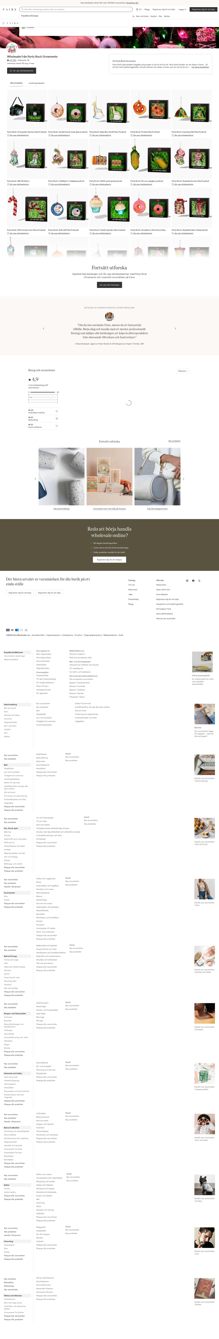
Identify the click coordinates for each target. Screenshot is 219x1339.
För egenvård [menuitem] (42, 693)
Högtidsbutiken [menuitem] (42, 668)
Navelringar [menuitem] (41, 1006)
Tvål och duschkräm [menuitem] (44, 963)
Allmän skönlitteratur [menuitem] (45, 1278)
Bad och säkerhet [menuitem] (11, 1128)
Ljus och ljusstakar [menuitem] (44, 718)
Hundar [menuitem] (7, 1188)
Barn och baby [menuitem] (10, 726)
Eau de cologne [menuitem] (42, 1234)
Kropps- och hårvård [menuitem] (45, 1124)
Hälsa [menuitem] (38, 1206)
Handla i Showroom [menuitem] (12, 887)
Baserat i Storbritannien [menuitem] (79, 683)
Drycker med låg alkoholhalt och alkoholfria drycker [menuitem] (58, 832)
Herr (160, 16)
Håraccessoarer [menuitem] (43, 893)
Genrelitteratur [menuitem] (42, 1281)
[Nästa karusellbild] (175, 328)
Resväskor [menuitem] (40, 914)
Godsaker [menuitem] (40, 1213)
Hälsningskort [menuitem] (10, 1084)
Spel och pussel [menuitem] (11, 1077)
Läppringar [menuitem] (41, 1013)
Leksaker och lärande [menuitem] (13, 1145)
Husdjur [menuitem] (7, 729)
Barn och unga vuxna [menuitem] (13, 1303)
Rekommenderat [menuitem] (11, 659)
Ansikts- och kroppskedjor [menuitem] (47, 1010)
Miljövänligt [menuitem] (9, 1286)
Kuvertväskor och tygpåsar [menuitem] (47, 886)
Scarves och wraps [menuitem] (44, 903)
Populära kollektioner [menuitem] (13, 652)
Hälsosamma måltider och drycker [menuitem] (84, 665)
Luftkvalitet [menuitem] (41, 1113)
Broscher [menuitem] (8, 1020)
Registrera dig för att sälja (164, 9)
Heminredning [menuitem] (10, 704)
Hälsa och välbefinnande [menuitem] (14, 967)
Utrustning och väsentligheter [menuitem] (16, 1131)
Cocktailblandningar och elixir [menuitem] (49, 835)
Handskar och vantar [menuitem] (45, 889)
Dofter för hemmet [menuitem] (83, 703)
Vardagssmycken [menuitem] (43, 690)
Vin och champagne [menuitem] (44, 818)
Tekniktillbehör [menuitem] (42, 910)
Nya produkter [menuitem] (42, 707)
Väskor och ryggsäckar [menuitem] (46, 878)
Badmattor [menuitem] (40, 761)
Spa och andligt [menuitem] (11, 988)
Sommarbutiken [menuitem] (43, 661)
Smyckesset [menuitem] (9, 1034)
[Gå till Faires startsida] (9, 9)
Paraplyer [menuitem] (40, 925)
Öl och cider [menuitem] (41, 821)
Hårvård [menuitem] (7, 970)
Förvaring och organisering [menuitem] (86, 714)
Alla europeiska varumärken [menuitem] (81, 679)
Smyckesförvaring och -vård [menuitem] (16, 1037)
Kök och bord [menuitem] (80, 710)
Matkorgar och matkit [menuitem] (13, 864)
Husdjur (153, 16)
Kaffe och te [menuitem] (9, 842)
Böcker (167, 16)
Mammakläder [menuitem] (10, 1135)
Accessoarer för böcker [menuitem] (14, 1312)
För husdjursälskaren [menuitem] (45, 682)
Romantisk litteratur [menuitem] (44, 1288)
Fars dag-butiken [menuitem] (43, 657)
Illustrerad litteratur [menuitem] (44, 1292)
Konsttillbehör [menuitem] (42, 1063)
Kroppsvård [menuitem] (41, 1231)
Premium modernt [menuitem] (77, 654)
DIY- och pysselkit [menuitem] (43, 1066)
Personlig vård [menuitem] (10, 981)
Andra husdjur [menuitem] (10, 1192)
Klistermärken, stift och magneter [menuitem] (14, 1096)
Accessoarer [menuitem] (9, 893)
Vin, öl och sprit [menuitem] (11, 828)
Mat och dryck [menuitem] (10, 708)
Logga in (182, 9)
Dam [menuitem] (6, 711)
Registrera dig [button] (132, 3)
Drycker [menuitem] (7, 835)
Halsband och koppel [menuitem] (45, 1188)
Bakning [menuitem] (7, 832)
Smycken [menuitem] (8, 719)
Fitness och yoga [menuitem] (11, 960)
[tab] (16, 83)
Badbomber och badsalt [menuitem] (46, 945)
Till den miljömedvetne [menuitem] (46, 679)
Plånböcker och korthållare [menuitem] (47, 917)
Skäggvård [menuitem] (40, 1227)
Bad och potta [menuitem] (42, 1120)
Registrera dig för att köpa (203, 9)
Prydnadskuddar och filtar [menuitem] (86, 718)
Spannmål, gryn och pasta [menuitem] (15, 839)
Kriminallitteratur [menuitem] (43, 1285)
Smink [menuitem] (6, 974)
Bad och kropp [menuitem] (10, 956)
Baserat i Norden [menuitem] (76, 693)
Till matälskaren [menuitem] (76, 668)
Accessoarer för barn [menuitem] (13, 1152)
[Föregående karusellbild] (44, 328)
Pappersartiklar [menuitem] (10, 722)
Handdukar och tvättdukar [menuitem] (47, 1135)
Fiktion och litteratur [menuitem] (13, 1295)
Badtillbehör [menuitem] (41, 754)
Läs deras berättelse (200, 67)
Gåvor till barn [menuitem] (42, 686)
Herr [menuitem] (6, 733)
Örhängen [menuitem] (8, 1030)
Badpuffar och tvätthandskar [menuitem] (48, 956)
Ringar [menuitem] (7, 1044)
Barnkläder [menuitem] (8, 1159)
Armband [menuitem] (8, 1017)
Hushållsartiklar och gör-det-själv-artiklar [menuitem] (92, 707)
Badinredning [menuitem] (42, 758)
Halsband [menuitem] (8, 1041)
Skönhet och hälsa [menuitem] (12, 715)
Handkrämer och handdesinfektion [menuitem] (51, 952)
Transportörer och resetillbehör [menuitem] (49, 1178)
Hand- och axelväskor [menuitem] (45, 932)
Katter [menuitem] (6, 1185)
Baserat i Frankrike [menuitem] (77, 686)
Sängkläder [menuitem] (41, 714)
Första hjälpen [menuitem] (42, 1131)
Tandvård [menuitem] (40, 1128)
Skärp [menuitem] (38, 882)
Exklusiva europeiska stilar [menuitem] (80, 657)
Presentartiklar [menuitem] (42, 675)
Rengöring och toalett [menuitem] (45, 1181)
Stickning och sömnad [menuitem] (45, 1070)
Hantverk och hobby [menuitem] (13, 1073)
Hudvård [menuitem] (7, 984)
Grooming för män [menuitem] (12, 977)
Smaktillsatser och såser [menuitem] (14, 846)
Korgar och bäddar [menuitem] (44, 1196)
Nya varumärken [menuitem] (43, 703)
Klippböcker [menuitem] (41, 1073)
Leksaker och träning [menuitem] (45, 1210)
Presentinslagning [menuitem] (11, 1080)
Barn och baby (142, 16)
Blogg (147, 9)
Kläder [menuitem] (7, 900)
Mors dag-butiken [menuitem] (43, 654)
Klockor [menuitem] (39, 921)
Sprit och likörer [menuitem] (43, 825)
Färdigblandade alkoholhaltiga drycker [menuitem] (52, 828)
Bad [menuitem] (38, 710)
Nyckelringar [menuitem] (41, 900)
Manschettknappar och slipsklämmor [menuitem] (14, 1025)
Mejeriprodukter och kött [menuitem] (14, 853)
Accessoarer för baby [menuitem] (13, 1149)
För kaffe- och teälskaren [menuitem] (80, 672)
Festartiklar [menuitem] (9, 1087)
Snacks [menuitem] (7, 860)
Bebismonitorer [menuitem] (42, 1117)
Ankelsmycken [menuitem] (42, 1003)
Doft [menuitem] (6, 963)
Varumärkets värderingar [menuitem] (14, 656)
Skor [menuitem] (6, 896)
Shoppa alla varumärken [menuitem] (14, 806)
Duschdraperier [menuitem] (42, 765)
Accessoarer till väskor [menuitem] (45, 928)
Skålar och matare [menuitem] (44, 1174)
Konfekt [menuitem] (7, 849)
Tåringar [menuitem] (39, 1020)
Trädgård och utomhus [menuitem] (46, 721)
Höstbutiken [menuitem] (41, 665)
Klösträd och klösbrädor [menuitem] (46, 1192)
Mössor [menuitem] (39, 896)
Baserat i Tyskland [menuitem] (77, 690)
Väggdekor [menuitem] (79, 721)
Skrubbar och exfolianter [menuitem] (46, 960)
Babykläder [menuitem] (9, 1156)
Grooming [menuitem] (40, 1203)
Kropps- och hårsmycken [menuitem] (15, 1013)
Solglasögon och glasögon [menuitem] (47, 907)
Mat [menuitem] (37, 1199)
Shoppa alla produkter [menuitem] (13, 810)
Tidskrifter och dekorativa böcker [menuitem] (15, 1307)
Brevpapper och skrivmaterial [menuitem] (16, 1091)
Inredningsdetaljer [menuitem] (44, 725)
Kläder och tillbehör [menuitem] (44, 1185)
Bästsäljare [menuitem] (9, 1282)
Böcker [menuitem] (7, 736)
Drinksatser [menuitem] (41, 839)
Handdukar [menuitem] (40, 768)
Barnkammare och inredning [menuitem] (16, 1138)
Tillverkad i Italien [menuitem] (77, 697)
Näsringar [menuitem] (40, 1017)
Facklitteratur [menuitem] (9, 1299)
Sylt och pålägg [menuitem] (10, 857)
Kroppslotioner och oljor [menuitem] (46, 949)
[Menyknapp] (3, 23)
